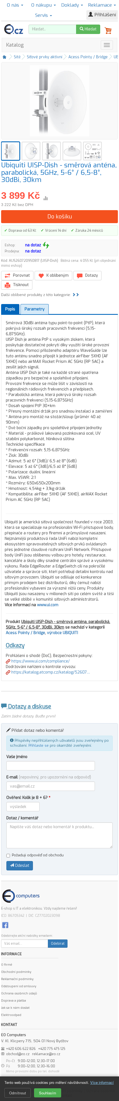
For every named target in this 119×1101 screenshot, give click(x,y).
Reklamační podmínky (17, 979)
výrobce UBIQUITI (62, 632)
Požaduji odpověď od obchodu (38, 855)
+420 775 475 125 (51, 1049)
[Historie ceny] (45, 198)
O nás (13, 5)
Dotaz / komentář (22, 818)
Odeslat (21, 865)
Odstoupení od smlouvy (18, 986)
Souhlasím (47, 1092)
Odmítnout (17, 1092)
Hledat (90, 29)
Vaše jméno (16, 756)
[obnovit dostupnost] (46, 245)
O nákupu (42, 5)
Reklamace (100, 5)
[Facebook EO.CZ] (5, 925)
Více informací (102, 1082)
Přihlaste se (39, 745)
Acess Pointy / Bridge (88, 57)
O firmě (6, 965)
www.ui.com (47, 605)
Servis (42, 15)
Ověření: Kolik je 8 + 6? (28, 797)
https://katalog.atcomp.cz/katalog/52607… (50, 672)
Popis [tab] (10, 309)
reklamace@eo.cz (46, 1054)
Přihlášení (104, 15)
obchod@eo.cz (18, 1054)
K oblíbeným (57, 275)
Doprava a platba (13, 1001)
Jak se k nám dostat (15, 1008)
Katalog (15, 45)
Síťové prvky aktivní (44, 57)
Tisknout (20, 284)
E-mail (48, 777)
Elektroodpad (11, 1015)
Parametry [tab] (35, 309)
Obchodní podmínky (16, 972)
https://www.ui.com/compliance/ (40, 661)
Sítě (17, 57)
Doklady (70, 5)
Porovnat (21, 275)
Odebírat (57, 943)
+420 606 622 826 (21, 1049)
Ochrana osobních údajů (19, 993)
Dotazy (91, 275)
